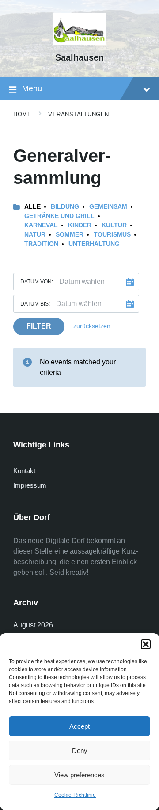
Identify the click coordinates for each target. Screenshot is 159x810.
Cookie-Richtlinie (75, 795)
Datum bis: (35, 304)
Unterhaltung (94, 243)
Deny (79, 750)
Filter (38, 326)
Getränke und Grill (59, 215)
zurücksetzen (91, 325)
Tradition (41, 243)
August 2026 (33, 625)
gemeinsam (108, 206)
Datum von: (36, 282)
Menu (32, 88)
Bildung (65, 206)
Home (22, 114)
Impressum (29, 485)
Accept (79, 726)
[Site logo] (79, 42)
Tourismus (112, 234)
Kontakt (24, 470)
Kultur (114, 225)
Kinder (79, 225)
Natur (34, 234)
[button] (145, 644)
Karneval (41, 225)
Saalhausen (79, 57)
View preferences (79, 775)
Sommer (69, 234)
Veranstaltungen (78, 114)
